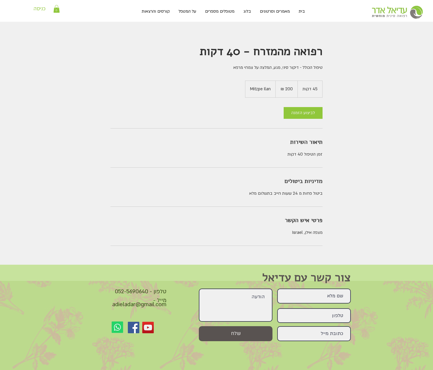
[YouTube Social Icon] (148, 327)
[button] (56, 9)
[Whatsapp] (117, 327)
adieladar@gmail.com (139, 304)
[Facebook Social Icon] (133, 327)
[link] (303, 113)
